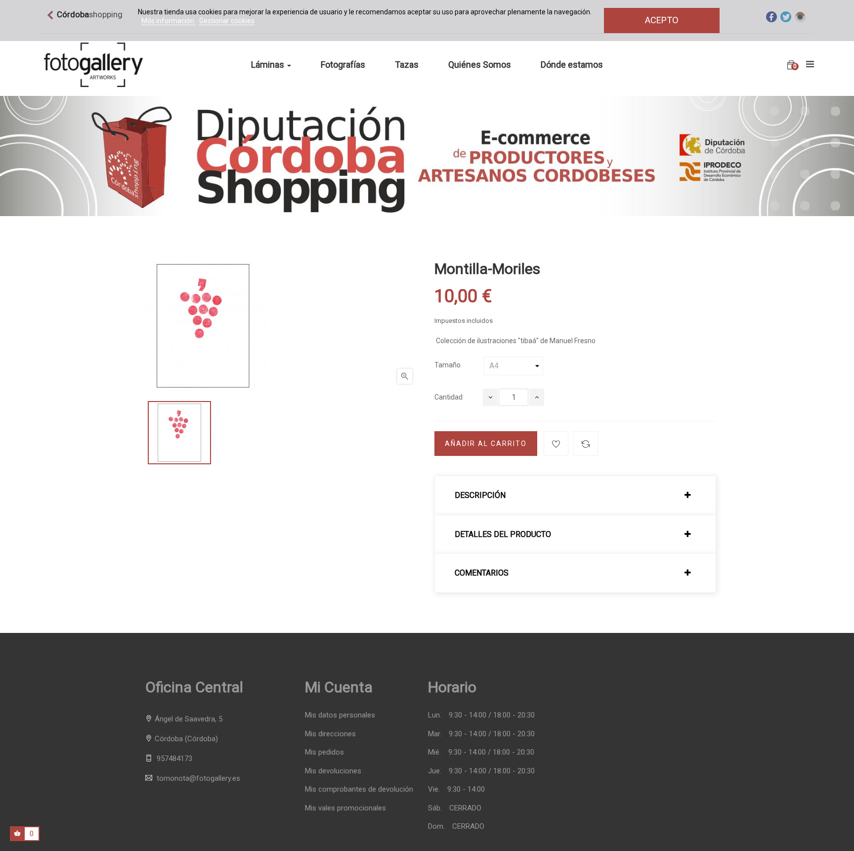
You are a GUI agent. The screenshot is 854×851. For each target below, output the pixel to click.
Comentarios (482, 573)
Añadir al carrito (486, 444)
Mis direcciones (330, 734)
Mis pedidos (324, 752)
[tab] (575, 495)
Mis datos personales (340, 715)
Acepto (662, 20)
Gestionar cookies (227, 21)
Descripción (480, 495)
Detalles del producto (503, 534)
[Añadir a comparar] (585, 443)
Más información (168, 21)
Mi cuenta (339, 687)
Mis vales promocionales (345, 808)
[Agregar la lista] (556, 443)
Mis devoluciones (333, 771)
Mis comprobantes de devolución (359, 789)
